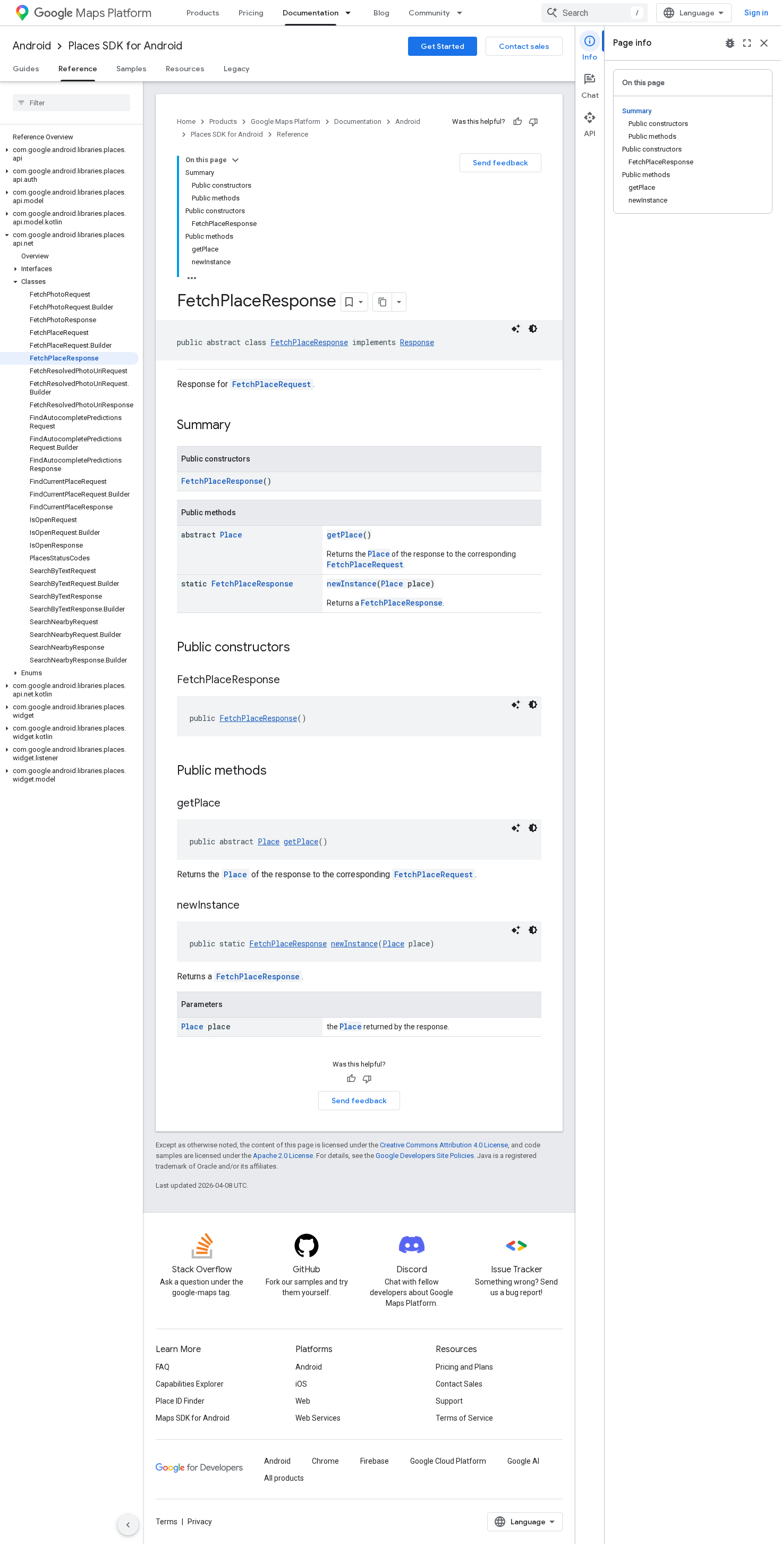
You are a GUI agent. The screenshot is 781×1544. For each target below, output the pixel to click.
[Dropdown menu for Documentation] (351, 13)
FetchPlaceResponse (309, 342)
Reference (77, 68)
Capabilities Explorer (190, 1384)
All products (284, 1478)
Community (429, 13)
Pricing (251, 13)
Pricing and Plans (464, 1367)
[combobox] (594, 12)
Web (302, 1401)
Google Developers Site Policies (425, 1156)
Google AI (523, 1461)
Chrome (325, 1461)
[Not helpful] (533, 122)
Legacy (237, 68)
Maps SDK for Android (193, 1418)
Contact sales (524, 46)
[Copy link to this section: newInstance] (250, 906)
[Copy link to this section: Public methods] (277, 771)
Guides (26, 68)
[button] (69, 154)
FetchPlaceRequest (271, 384)
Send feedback (500, 162)
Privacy (200, 1521)
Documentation (310, 13)
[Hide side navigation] (128, 1524)
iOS (301, 1384)
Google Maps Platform (285, 121)
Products (202, 13)
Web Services (318, 1418)
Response (417, 342)
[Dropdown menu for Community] (463, 13)
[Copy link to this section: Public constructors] (300, 648)
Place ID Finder (180, 1401)
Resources (185, 68)
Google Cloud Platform (448, 1461)
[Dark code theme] (532, 328)
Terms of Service (464, 1418)
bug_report (730, 43)
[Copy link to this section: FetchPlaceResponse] (290, 680)
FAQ (162, 1367)
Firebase (374, 1461)
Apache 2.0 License (283, 1156)
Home (186, 121)
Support (449, 1401)
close (764, 43)
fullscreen (747, 43)
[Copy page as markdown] (382, 302)
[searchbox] (71, 102)
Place (231, 535)
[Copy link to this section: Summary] (241, 425)
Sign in (756, 13)
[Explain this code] (515, 328)
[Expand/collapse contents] (235, 160)
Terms (166, 1521)
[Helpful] (517, 122)
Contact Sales (459, 1384)
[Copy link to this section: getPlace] (231, 804)
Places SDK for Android (125, 46)
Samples (131, 68)
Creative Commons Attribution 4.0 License (444, 1145)
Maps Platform (113, 13)
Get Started (442, 46)
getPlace (345, 535)
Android (32, 46)
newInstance (352, 583)
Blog (381, 13)
